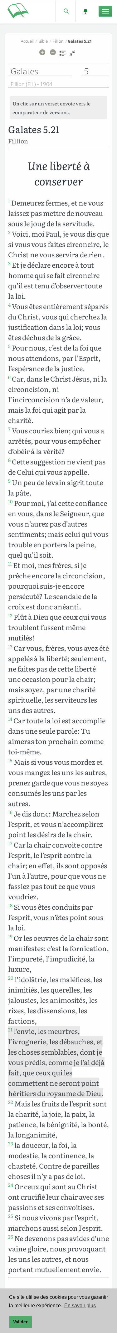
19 (10, 936)
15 (10, 760)
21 (10, 1029)
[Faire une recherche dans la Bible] (66, 11)
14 (10, 718)
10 (10, 501)
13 (10, 646)
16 (10, 812)
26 (10, 1236)
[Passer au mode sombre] (85, 11)
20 (10, 977)
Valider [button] (20, 1321)
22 (10, 1102)
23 (10, 1143)
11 (10, 563)
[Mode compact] (72, 55)
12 (10, 615)
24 (10, 1184)
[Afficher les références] (62, 55)
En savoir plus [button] (80, 1305)
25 (10, 1216)
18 (10, 905)
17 (10, 843)
